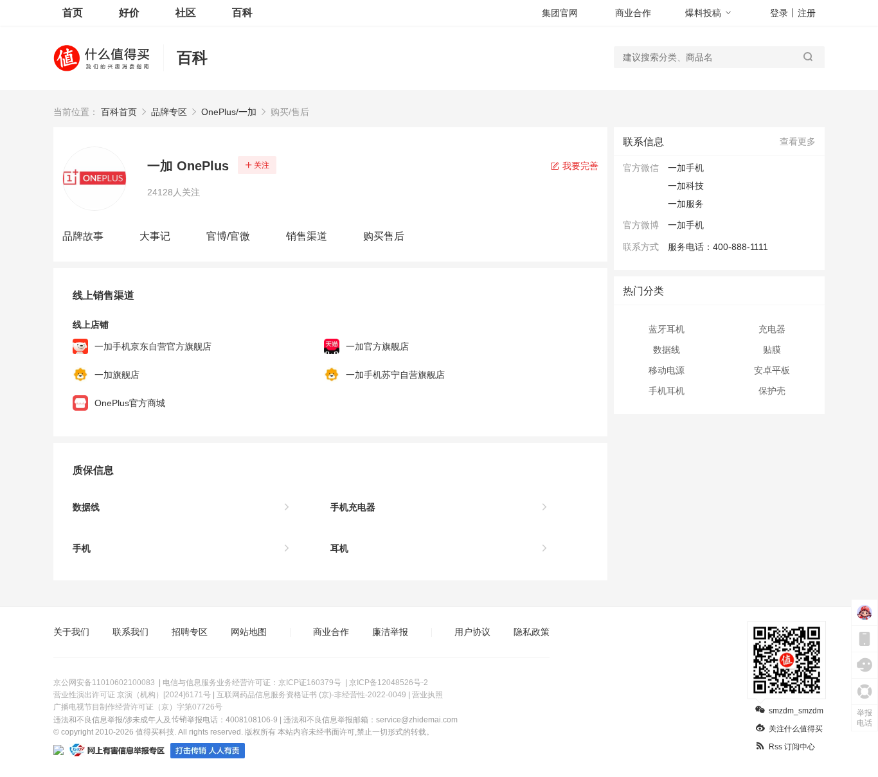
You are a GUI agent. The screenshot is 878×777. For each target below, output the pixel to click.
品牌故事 (82, 236)
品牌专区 (169, 112)
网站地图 (249, 632)
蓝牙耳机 (667, 329)
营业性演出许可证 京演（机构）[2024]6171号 (132, 694)
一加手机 (686, 225)
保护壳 (771, 391)
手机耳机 (667, 391)
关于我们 (71, 632)
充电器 (771, 329)
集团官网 (560, 13)
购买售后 (383, 236)
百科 (242, 12)
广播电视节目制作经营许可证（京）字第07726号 (137, 706)
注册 (807, 13)
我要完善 (579, 166)
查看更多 (798, 141)
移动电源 (667, 370)
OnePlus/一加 (228, 112)
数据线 (666, 349)
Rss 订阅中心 (792, 746)
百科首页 (119, 112)
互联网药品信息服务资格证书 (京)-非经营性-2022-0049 (311, 694)
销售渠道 (306, 236)
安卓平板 (772, 370)
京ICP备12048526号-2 (388, 682)
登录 (779, 13)
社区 (185, 12)
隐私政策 (532, 632)
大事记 (154, 236)
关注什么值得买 (796, 728)
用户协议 (472, 632)
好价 (129, 12)
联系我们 (130, 632)
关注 (261, 165)
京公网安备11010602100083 (104, 682)
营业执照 (427, 694)
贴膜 (772, 349)
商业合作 (633, 13)
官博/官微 (228, 236)
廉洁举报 (390, 632)
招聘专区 (190, 632)
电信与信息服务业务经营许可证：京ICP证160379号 (252, 682)
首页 (72, 12)
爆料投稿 (703, 13)
